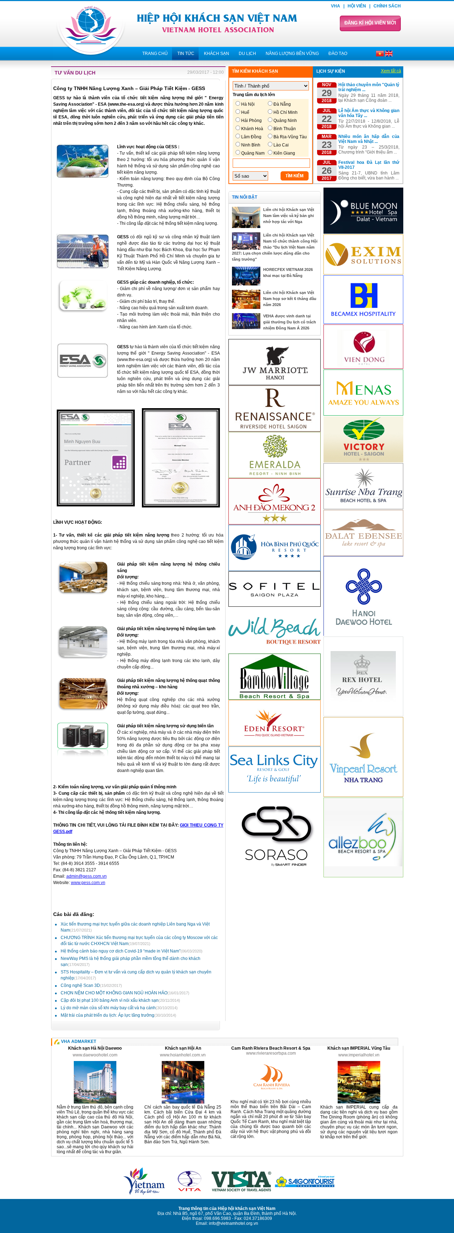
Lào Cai (281, 145)
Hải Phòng (251, 120)
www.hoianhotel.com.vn (183, 1055)
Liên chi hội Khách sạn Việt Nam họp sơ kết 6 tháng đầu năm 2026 (289, 298)
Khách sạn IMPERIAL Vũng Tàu (358, 1048)
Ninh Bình (250, 145)
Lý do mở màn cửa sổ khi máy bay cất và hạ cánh (119, 1007)
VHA (335, 6)
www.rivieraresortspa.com (271, 1053)
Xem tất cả (391, 70)
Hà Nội (248, 104)
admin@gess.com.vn (86, 876)
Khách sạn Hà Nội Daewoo (95, 1048)
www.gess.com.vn (88, 882)
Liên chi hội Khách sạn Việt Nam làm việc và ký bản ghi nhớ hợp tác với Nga (288, 215)
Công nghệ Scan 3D (91, 985)
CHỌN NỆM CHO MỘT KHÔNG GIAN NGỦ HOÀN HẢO (125, 992)
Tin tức (185, 53)
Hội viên (357, 6)
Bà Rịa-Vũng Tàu (290, 136)
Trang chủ (155, 53)
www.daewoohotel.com (95, 1055)
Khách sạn (216, 53)
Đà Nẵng (282, 104)
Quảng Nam (253, 153)
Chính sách (387, 6)
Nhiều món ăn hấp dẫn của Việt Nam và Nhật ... (368, 139)
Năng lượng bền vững (292, 53)
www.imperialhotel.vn (359, 1055)
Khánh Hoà (252, 128)
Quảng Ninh (285, 120)
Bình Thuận (284, 128)
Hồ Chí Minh (285, 112)
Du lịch (247, 53)
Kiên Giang (284, 153)
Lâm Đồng (251, 136)
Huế (245, 112)
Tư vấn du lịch (75, 73)
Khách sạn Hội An (183, 1048)
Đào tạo (337, 53)
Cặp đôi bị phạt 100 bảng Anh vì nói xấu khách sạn (120, 1000)
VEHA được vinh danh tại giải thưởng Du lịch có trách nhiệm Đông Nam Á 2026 (289, 322)
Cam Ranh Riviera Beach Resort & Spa (270, 1048)
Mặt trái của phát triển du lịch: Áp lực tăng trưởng (118, 1015)
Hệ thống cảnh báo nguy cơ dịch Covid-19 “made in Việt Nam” (132, 951)
